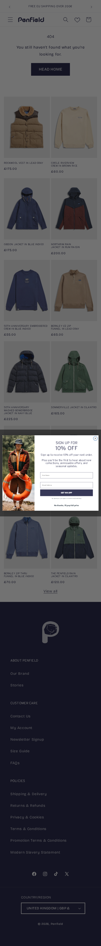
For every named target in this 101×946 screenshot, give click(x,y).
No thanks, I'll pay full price (66, 505)
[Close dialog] (95, 438)
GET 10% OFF (66, 492)
